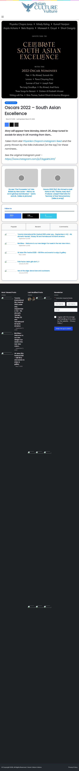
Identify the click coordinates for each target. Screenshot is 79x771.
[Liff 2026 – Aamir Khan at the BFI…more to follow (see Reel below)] (31, 608)
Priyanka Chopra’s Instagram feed (42, 141)
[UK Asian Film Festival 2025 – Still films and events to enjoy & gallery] (10, 255)
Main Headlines (11, 103)
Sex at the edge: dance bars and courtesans (34, 271)
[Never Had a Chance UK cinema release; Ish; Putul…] (31, 528)
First (55, 300)
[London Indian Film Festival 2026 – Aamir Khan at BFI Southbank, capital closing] (47, 682)
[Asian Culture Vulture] (39, 7)
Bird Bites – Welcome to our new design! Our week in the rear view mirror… (44, 243)
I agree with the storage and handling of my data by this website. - (66, 320)
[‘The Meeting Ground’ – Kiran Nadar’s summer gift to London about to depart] (47, 374)
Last (67, 300)
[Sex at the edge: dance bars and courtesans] (10, 273)
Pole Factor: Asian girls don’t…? (28, 262)
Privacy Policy (72, 767)
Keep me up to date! (63, 329)
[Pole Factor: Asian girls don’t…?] (10, 264)
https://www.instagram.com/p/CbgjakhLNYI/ (30, 159)
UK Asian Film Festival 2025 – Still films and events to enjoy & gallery (42, 252)
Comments (63, 227)
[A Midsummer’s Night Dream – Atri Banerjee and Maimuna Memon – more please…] (39, 608)
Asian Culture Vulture (35, 767)
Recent (38, 227)
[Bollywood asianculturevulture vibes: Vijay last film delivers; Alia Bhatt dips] (39, 453)
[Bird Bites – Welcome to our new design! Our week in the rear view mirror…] (10, 246)
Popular (14, 227)
